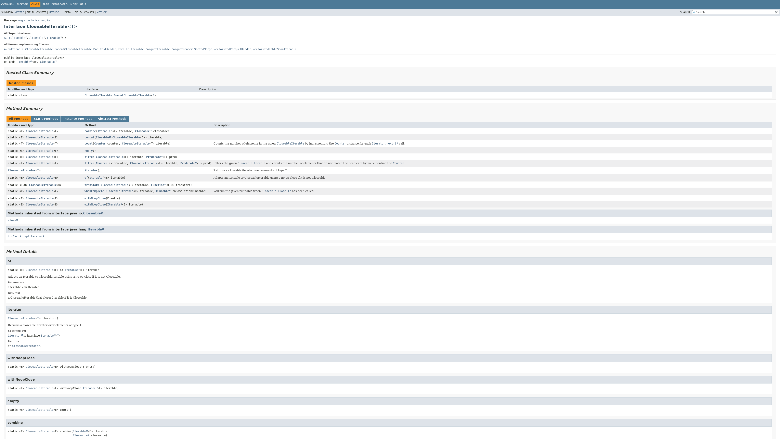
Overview (7, 4)
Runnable (162, 191)
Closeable (36, 37)
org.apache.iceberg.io (34, 20)
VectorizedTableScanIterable (275, 49)
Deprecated (59, 4)
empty (88, 150)
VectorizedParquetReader (232, 49)
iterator (91, 170)
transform (91, 185)
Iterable (53, 37)
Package (22, 4)
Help (83, 4)
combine (90, 131)
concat (89, 137)
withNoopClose (95, 198)
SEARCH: (685, 12)
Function (157, 185)
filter (89, 157)
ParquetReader (182, 49)
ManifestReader (104, 49)
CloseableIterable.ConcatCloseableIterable (58, 49)
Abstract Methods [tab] (112, 118)
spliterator (33, 236)
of (86, 177)
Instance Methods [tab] (78, 118)
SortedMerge (203, 49)
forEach (13, 236)
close (12, 220)
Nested (19, 12)
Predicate (153, 157)
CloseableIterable (39, 131)
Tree (46, 4)
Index (74, 4)
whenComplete (94, 191)
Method (54, 12)
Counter (100, 143)
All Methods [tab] (18, 118)
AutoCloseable (14, 37)
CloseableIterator (22, 170)
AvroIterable (14, 49)
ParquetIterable (157, 49)
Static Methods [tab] (46, 118)
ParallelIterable (131, 49)
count (88, 143)
